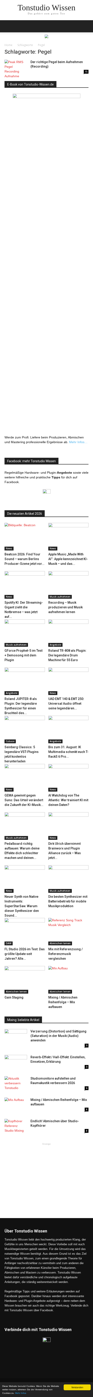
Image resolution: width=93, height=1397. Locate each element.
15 (86, 71)
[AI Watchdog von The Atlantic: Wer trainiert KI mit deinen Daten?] (68, 778)
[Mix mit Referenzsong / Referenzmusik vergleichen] (68, 932)
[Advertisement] (46, 1174)
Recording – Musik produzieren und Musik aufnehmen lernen (65, 607)
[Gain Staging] (25, 980)
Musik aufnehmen (60, 596)
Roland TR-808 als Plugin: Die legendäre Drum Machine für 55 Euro (67, 655)
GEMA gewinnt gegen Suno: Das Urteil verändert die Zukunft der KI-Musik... (24, 800)
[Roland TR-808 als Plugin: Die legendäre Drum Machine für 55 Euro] (68, 633)
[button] (86, 26)
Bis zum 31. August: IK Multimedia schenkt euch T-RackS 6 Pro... (68, 751)
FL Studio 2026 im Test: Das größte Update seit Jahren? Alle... (25, 953)
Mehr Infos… (78, 442)
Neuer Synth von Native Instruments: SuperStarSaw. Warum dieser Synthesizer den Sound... (22, 906)
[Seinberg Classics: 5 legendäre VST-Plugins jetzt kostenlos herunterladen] (25, 729)
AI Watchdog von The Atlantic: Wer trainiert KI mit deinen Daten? (68, 800)
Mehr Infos (20, 1393)
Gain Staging (14, 997)
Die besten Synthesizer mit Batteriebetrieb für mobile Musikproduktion (67, 901)
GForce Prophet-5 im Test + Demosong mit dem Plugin (23, 655)
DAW (8, 943)
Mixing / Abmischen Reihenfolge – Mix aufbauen (62, 1002)
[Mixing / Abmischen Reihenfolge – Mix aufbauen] (68, 980)
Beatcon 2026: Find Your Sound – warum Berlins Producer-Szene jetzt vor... (24, 558)
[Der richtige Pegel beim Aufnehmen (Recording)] (16, 69)
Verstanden (77, 1387)
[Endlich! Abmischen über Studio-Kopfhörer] (16, 1126)
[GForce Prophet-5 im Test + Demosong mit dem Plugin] (25, 633)
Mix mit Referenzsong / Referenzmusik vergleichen (65, 953)
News (9, 548)
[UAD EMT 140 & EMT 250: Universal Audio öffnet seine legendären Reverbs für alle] (68, 681)
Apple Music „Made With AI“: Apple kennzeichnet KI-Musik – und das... (68, 558)
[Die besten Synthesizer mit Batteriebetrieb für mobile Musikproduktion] (68, 879)
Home (8, 45)
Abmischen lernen (60, 943)
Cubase (10, 741)
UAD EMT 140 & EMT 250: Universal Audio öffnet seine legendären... (66, 703)
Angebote (55, 644)
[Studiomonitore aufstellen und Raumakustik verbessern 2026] (16, 1084)
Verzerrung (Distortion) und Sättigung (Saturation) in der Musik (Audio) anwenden (58, 1036)
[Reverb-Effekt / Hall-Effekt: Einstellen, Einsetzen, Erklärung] (16, 1062)
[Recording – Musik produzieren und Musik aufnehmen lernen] (68, 585)
